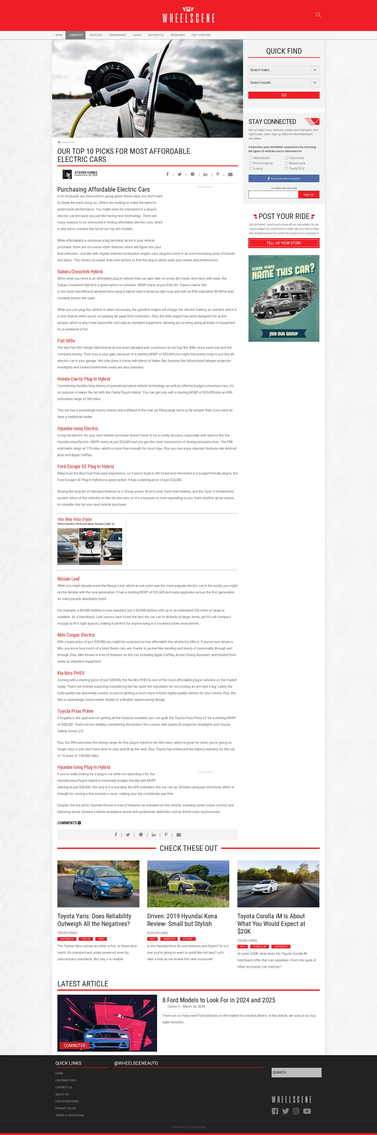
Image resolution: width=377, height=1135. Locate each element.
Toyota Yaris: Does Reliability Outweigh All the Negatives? (94, 919)
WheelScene (198, 1127)
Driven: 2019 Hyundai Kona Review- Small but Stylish (182, 919)
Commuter (75, 35)
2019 (152, 939)
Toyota (86, 939)
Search (319, 14)
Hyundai (188, 939)
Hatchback (67, 939)
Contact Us (63, 1087)
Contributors (65, 1080)
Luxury (136, 35)
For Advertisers (67, 1101)
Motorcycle (156, 35)
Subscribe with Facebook (285, 178)
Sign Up (309, 194)
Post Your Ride (200, 35)
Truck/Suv (95, 35)
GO (284, 95)
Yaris (101, 939)
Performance (117, 35)
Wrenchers (177, 35)
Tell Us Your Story (284, 243)
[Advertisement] (205, 216)
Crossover (169, 939)
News (58, 35)
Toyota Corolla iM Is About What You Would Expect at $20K (271, 923)
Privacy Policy (65, 1108)
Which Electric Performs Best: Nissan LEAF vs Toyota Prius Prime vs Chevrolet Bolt (85, 524)
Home (59, 1073)
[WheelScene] (59, 142)
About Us (62, 1094)
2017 (242, 946)
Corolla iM (259, 946)
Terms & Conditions (69, 1115)
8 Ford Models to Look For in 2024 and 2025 (218, 1000)
